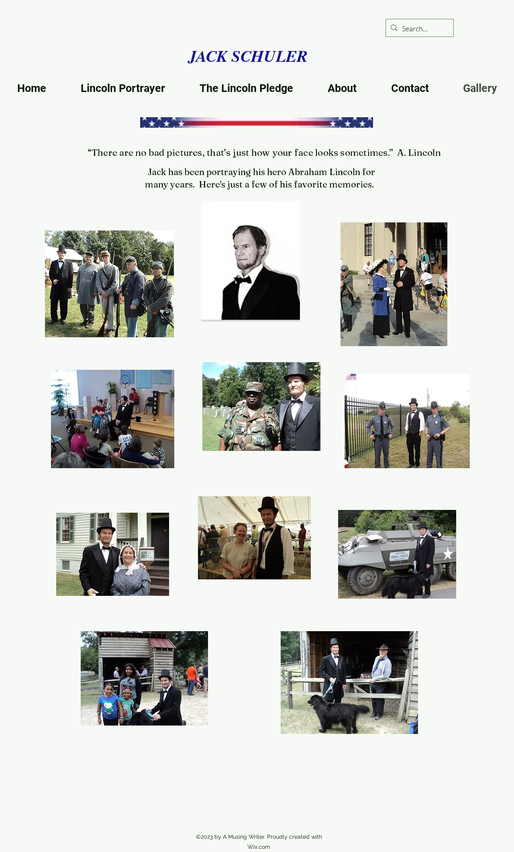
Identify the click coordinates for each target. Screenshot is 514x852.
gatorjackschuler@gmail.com (267, 820)
